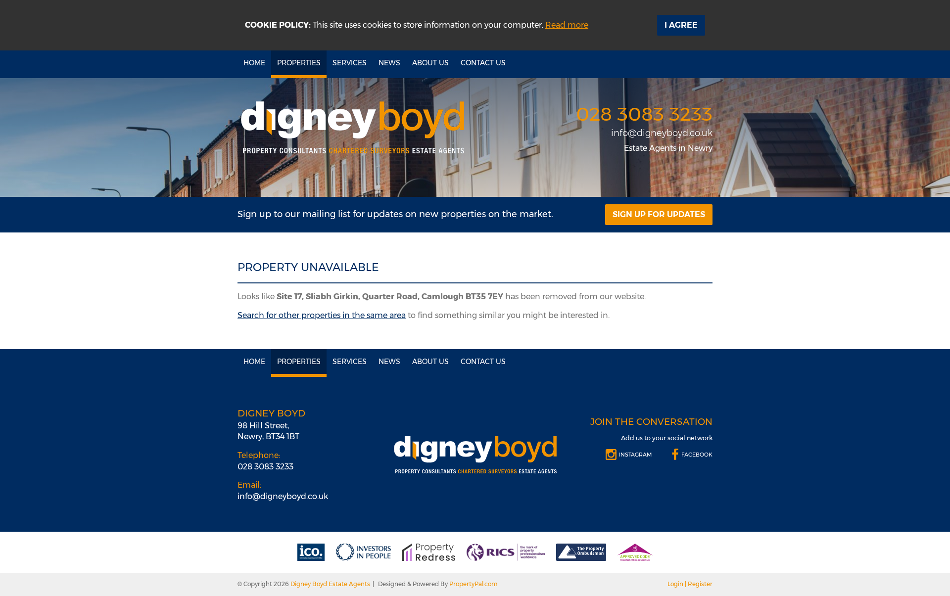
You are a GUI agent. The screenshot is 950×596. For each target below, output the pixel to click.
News (389, 62)
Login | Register (689, 584)
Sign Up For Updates (659, 214)
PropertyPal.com (473, 584)
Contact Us (483, 62)
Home (254, 62)
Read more (566, 25)
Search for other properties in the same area (322, 315)
